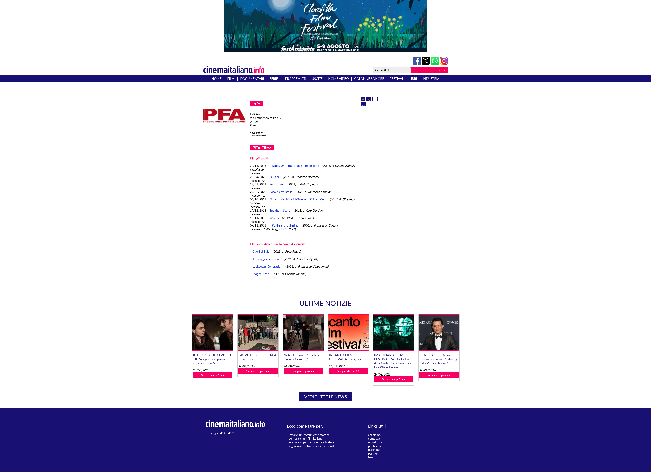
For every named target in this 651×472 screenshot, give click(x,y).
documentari (252, 79)
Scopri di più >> (212, 375)
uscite (317, 79)
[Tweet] (426, 63)
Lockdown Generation (267, 266)
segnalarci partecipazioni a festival (312, 442)
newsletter (375, 442)
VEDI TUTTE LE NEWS (325, 396)
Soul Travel (277, 184)
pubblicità (374, 446)
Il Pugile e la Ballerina (284, 225)
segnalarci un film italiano (306, 438)
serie (274, 79)
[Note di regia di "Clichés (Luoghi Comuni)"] (303, 332)
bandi (371, 457)
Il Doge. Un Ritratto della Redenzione (294, 166)
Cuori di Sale (260, 251)
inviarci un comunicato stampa (309, 435)
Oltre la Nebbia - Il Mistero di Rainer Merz (298, 199)
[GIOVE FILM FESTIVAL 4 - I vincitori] (258, 332)
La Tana (275, 177)
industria (430, 79)
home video (338, 79)
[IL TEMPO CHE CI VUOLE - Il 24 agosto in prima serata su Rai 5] (212, 332)
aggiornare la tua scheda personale (312, 446)
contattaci (374, 438)
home (217, 79)
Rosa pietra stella (281, 192)
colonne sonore (369, 79)
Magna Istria (260, 274)
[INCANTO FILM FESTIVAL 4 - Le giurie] (348, 332)
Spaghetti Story (280, 210)
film (231, 79)
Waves (274, 218)
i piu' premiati (294, 79)
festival (397, 79)
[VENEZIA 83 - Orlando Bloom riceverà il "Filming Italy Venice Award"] (439, 332)
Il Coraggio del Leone (266, 259)
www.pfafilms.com (259, 136)
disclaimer (375, 449)
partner (373, 453)
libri (413, 79)
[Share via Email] (375, 100)
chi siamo (374, 435)
